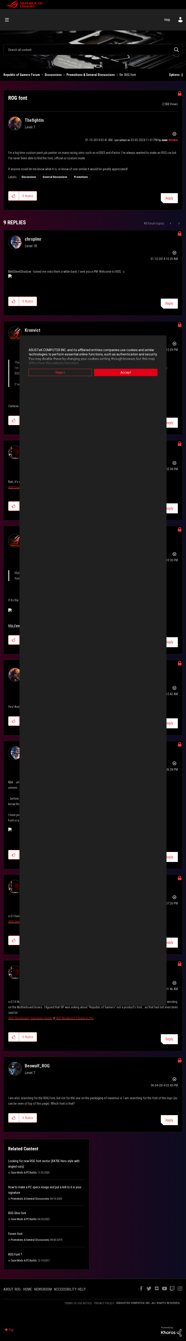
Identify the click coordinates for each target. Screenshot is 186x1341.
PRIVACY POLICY (104, 1303)
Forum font (15, 1234)
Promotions (81, 177)
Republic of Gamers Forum (21, 75)
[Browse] (9, 19)
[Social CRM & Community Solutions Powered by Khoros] (171, 1331)
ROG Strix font (17, 1213)
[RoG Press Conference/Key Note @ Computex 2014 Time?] (179, 223)
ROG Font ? (15, 1254)
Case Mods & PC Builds (24, 1172)
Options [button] (174, 75)
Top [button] (11, 1330)
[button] (13, 195)
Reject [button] (60, 372)
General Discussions (55, 177)
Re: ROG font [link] (128, 75)
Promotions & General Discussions (90, 75)
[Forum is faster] (171, 223)
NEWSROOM (43, 1289)
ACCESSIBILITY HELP (70, 1289)
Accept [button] (125, 372)
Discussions (53, 75)
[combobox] (93, 49)
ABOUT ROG (12, 1289)
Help (167, 20)
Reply (169, 198)
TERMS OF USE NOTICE (78, 1303)
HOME (27, 1289)
